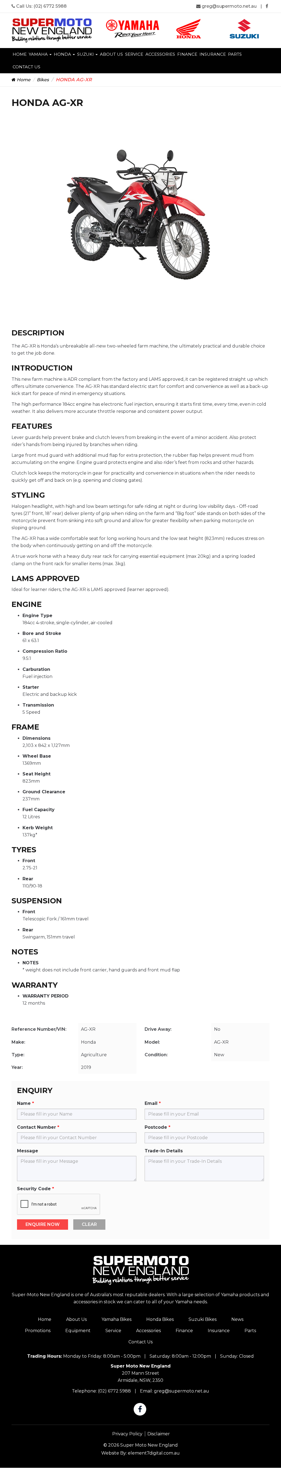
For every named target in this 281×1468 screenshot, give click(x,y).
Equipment (78, 1330)
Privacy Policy (127, 1433)
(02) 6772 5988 (50, 6)
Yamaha (39, 54)
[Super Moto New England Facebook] (267, 6)
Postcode (156, 1127)
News (237, 1319)
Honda (63, 54)
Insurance (212, 54)
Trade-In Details (164, 1150)
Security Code (34, 1188)
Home (20, 54)
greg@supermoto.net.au (229, 6)
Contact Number (36, 1127)
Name (24, 1103)
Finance (187, 54)
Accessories (160, 54)
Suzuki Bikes (203, 1319)
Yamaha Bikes (116, 1319)
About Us (111, 54)
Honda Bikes (160, 1319)
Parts (235, 54)
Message (27, 1150)
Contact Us (26, 66)
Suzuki (86, 54)
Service (134, 54)
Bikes (43, 79)
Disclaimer (158, 1433)
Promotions (37, 1330)
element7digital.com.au (154, 1453)
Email (151, 1103)
